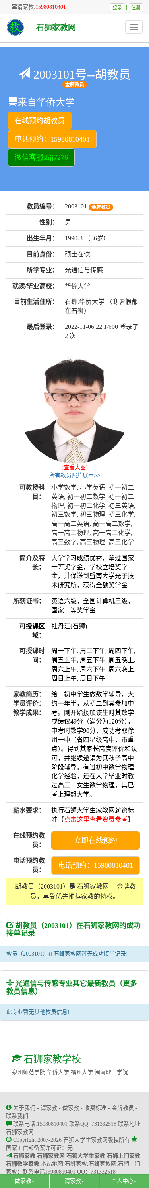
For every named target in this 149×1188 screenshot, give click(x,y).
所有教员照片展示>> (74, 475)
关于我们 (24, 1108)
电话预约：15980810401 (52, 139)
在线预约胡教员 (40, 121)
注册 (136, 7)
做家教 (70, 1108)
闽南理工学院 (111, 1072)
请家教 (49, 1108)
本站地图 (52, 1164)
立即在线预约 (95, 840)
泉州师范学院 (28, 1072)
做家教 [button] (23, 1181)
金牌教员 (123, 1108)
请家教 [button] (72, 1181)
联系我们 (17, 1116)
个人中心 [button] (122, 1181)
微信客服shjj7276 (41, 157)
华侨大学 (58, 1072)
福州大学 (82, 1072)
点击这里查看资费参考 (96, 819)
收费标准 (95, 1108)
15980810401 (50, 7)
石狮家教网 (56, 27)
